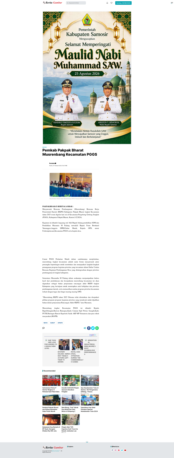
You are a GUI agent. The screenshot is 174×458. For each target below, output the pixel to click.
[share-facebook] (89, 328)
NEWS (44, 147)
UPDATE (60, 323)
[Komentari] (43, 328)
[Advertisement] (70, 245)
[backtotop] (87, 442)
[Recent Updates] (107, 3)
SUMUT (52, 323)
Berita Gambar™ (56, 451)
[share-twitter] (93, 328)
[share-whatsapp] (97, 328)
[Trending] (111, 3)
